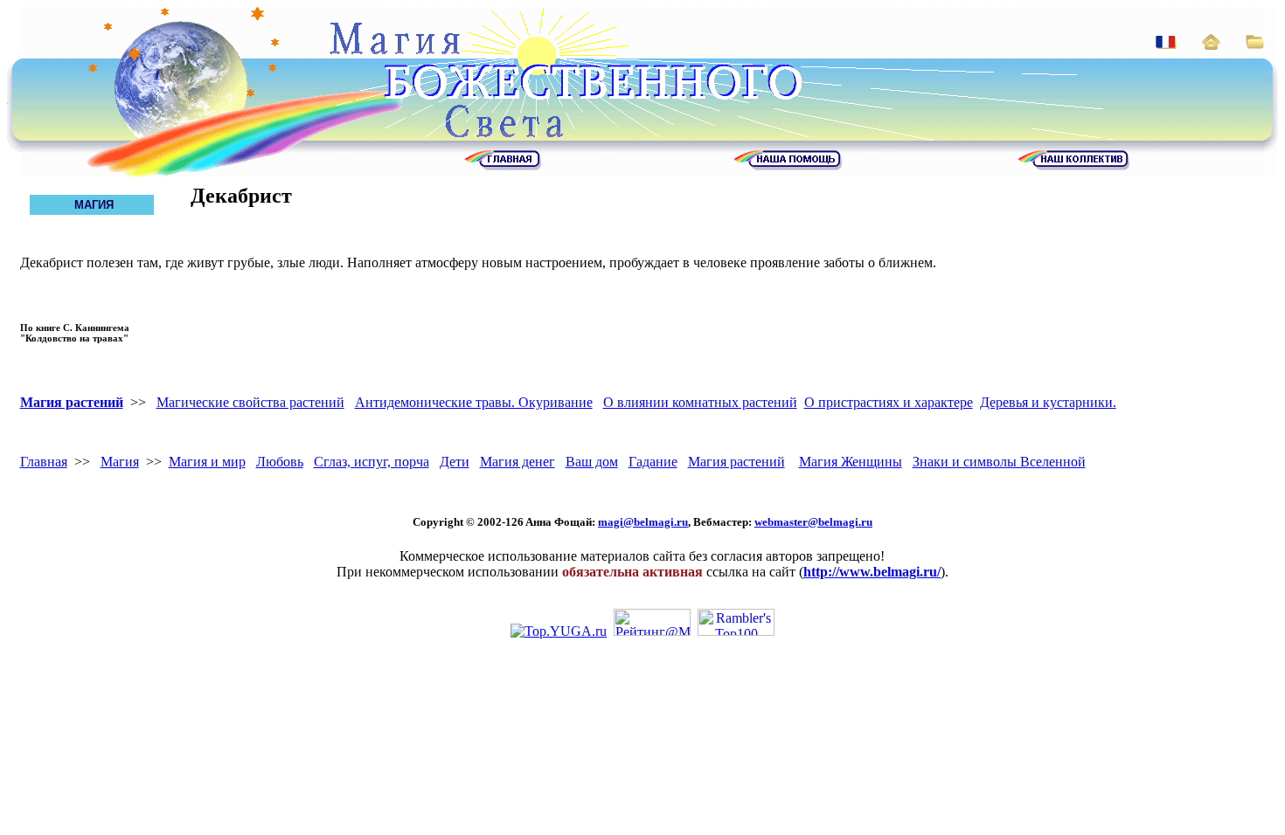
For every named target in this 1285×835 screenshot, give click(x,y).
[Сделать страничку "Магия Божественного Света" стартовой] (1211, 45)
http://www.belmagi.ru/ (872, 571)
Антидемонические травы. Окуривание (474, 402)
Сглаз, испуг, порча (371, 461)
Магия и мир (207, 461)
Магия (120, 461)
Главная (43, 461)
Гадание (653, 461)
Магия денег (517, 461)
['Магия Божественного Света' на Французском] (1166, 44)
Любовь (279, 461)
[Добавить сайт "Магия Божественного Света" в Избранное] (1255, 44)
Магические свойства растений (250, 402)
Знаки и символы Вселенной (999, 461)
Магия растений (71, 402)
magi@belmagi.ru (643, 521)
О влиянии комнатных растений (700, 402)
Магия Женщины (850, 461)
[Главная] (502, 165)
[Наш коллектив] (1073, 165)
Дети (454, 461)
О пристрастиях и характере (888, 402)
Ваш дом (592, 461)
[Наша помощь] (787, 165)
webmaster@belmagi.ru (813, 521)
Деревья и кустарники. (1048, 402)
